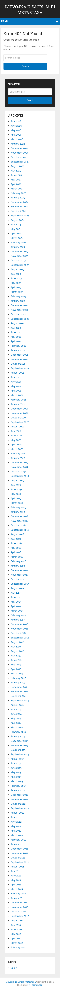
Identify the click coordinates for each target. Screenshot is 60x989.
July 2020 (16, 431)
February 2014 (18, 732)
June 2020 (16, 435)
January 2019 (18, 512)
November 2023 (19, 256)
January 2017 (18, 619)
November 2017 (19, 574)
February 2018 (18, 561)
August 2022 (17, 323)
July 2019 (16, 485)
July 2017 (16, 592)
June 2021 (16, 381)
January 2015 (18, 682)
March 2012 (17, 835)
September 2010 (20, 916)
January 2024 (18, 247)
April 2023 (16, 287)
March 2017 (17, 610)
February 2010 (18, 947)
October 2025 (18, 157)
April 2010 (16, 938)
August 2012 (17, 812)
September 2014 (20, 700)
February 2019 (18, 507)
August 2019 (17, 480)
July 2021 (16, 377)
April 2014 (16, 723)
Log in (14, 968)
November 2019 (19, 467)
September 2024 (20, 215)
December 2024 (20, 202)
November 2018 (19, 521)
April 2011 (16, 884)
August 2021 (17, 372)
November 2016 (19, 628)
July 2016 (16, 646)
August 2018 (17, 534)
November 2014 (19, 691)
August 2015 (17, 651)
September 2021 (20, 368)
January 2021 (18, 404)
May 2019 (16, 494)
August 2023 (17, 269)
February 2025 (18, 193)
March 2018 (17, 556)
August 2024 (17, 220)
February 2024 (18, 242)
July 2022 (16, 327)
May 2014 (16, 718)
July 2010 (16, 925)
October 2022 (18, 314)
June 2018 (16, 543)
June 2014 (16, 714)
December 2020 (20, 408)
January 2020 (18, 458)
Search (25, 66)
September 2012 (20, 808)
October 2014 (18, 696)
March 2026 (17, 139)
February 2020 (18, 453)
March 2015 (17, 673)
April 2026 (16, 134)
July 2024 (16, 224)
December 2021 (19, 354)
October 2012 (18, 803)
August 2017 (17, 588)
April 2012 (16, 830)
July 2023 (16, 274)
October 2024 (18, 211)
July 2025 (16, 170)
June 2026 (16, 125)
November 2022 (19, 310)
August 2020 (17, 426)
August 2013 (17, 759)
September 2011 (20, 862)
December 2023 (19, 251)
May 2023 (16, 283)
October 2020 (18, 417)
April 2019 (16, 498)
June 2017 (16, 597)
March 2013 (17, 781)
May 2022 (16, 336)
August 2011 (17, 866)
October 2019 (18, 471)
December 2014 (19, 687)
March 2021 (17, 395)
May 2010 (16, 934)
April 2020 (16, 444)
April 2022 (16, 341)
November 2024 (20, 206)
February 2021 (18, 399)
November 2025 (19, 152)
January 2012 (18, 844)
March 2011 (17, 889)
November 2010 (19, 907)
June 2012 (16, 821)
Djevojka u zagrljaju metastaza (21, 982)
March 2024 (17, 238)
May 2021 (16, 386)
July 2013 (16, 763)
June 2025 (16, 175)
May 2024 (16, 229)
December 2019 (19, 462)
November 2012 (19, 799)
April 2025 (16, 184)
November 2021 (19, 359)
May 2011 (16, 880)
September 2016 (20, 637)
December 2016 (19, 624)
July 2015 (16, 655)
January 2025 (18, 197)
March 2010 (17, 943)
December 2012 (19, 794)
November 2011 (19, 853)
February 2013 (18, 785)
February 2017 (18, 615)
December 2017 (19, 570)
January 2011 (18, 898)
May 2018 (16, 547)
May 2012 (16, 826)
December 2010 (19, 902)
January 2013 (18, 790)
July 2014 (16, 709)
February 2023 (18, 296)
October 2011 (18, 857)
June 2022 (16, 332)
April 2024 (16, 233)
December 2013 (19, 741)
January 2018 (18, 565)
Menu (4, 21)
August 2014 (17, 705)
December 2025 (19, 148)
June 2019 (16, 489)
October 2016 (18, 633)
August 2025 (17, 166)
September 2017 (20, 583)
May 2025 (16, 179)
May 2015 (16, 664)
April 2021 (16, 390)
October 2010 (18, 911)
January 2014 (18, 736)
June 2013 (16, 768)
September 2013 (20, 754)
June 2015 (16, 660)
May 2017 (16, 601)
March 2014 (17, 727)
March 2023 (17, 292)
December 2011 (19, 848)
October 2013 (18, 750)
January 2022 (18, 350)
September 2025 (20, 161)
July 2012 (16, 817)
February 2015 (18, 678)
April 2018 (16, 552)
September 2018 (20, 530)
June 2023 (16, 278)
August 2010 (17, 920)
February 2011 (18, 893)
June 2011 (16, 875)
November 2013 (19, 745)
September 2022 (20, 318)
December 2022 (19, 305)
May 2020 (16, 440)
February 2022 (18, 345)
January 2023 (18, 301)
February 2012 (18, 839)
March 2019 (17, 503)
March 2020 (17, 449)
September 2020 (20, 422)
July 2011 (16, 871)
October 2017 (18, 579)
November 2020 (20, 413)
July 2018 (16, 539)
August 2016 (17, 642)
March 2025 (17, 188)
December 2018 (19, 516)
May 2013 (16, 772)
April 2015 (16, 669)
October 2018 (18, 525)
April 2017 (16, 606)
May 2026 (16, 130)
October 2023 (18, 260)
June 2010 (16, 929)
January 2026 (18, 143)
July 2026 (16, 121)
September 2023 (20, 265)
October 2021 (18, 363)
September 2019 (20, 476)
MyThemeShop (35, 985)
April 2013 (16, 776)
